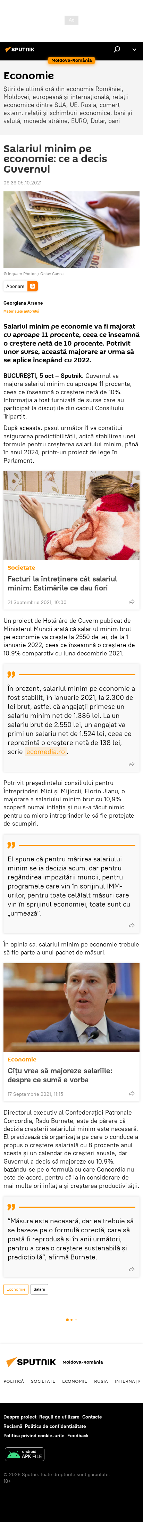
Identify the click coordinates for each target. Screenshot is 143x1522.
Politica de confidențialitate (55, 1426)
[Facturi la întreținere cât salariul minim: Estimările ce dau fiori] (71, 515)
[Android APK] (24, 1455)
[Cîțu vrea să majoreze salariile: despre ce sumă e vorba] (71, 1007)
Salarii (39, 1289)
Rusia (101, 1381)
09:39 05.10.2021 (22, 183)
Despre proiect (19, 1417)
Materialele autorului (21, 311)
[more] (131, 602)
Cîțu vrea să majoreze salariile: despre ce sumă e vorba (60, 1075)
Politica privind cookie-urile (34, 1435)
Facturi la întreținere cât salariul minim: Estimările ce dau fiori (62, 583)
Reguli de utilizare (59, 1417)
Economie (22, 1059)
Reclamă (12, 1426)
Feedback (78, 1435)
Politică (13, 1381)
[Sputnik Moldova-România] (20, 52)
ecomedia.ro (45, 751)
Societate (21, 567)
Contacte (92, 1417)
